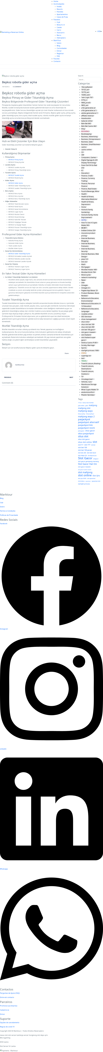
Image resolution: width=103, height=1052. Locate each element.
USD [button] (99, 31)
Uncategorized (87, 379)
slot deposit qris (92, 455)
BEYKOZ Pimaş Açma (15, 160)
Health (83, 194)
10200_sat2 (85, 95)
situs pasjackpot (86, 433)
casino (83, 147)
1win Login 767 (87, 97)
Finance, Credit (87, 176)
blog (83, 129)
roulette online (87, 314)
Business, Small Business (90, 144)
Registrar (60, 53)
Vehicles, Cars (86, 382)
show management (88, 319)
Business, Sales (87, 142)
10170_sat (85, 92)
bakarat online (86, 121)
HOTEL (83, 220)
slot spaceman (91, 478)
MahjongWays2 (90, 414)
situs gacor (90, 430)
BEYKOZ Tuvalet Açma (16, 175)
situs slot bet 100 (87, 324)
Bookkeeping (86, 134)
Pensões (60, 12)
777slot (80, 402)
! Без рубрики (86, 87)
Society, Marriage (87, 345)
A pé (58, 22)
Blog (58, 46)
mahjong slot (84, 408)
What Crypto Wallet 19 (89, 389)
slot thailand (86, 335)
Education (85, 173)
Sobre (59, 43)
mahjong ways (85, 411)
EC (82, 170)
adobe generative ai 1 (89, 113)
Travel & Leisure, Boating (90, 363)
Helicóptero (61, 38)
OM (82, 283)
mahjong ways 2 (86, 416)
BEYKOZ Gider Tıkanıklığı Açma (19, 254)
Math (83, 264)
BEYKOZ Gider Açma (15, 183)
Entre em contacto (7, 997)
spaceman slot (96, 481)
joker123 (84, 259)
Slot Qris (96, 475)
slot (95, 442)
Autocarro (60, 33)
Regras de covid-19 (7, 1027)
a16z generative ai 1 (88, 110)
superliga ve (86, 356)
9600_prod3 (85, 103)
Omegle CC (85, 288)
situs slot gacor (84, 439)
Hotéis (59, 6)
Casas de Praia (62, 17)
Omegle (84, 285)
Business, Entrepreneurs (90, 139)
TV (82, 376)
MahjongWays (81, 414)
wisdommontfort (87, 392)
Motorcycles (86, 275)
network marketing (88, 277)
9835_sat (84, 105)
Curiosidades (62, 48)
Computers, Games (88, 157)
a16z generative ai (88, 108)
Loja (1, 502)
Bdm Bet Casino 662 (88, 126)
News (83, 280)
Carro (59, 30)
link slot (84, 262)
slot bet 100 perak (85, 450)
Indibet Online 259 (88, 230)
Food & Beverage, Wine (90, 191)
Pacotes (57, 59)
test (82, 358)
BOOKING (85, 131)
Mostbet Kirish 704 (88, 272)
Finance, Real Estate (88, 189)
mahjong (93, 405)
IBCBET (84, 228)
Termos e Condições (7, 511)
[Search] (98, 80)
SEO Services (86, 316)
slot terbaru (81, 481)
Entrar (59, 51)
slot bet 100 (82, 447)
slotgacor (95, 459)
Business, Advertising (89, 136)
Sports (83, 348)
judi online (81, 405)
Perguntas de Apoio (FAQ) (10, 993)
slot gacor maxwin (88, 332)
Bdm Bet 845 (86, 123)
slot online (85, 475)
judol (86, 405)
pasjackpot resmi (86, 428)
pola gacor (81, 431)
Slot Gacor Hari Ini (87, 464)
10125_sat (85, 89)
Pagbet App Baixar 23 (89, 290)
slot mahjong (85, 472)
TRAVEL (84, 361)
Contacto (57, 61)
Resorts (60, 9)
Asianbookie (86, 118)
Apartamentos (62, 14)
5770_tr (84, 100)
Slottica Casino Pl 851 (89, 343)
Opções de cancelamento (9, 1022)
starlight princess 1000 (90, 350)
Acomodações (59, 4)
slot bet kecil (91, 453)
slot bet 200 (82, 453)
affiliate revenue (87, 116)
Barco (59, 35)
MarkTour (57, 40)
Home (56, 1)
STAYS (83, 353)
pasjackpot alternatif (88, 422)
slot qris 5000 (82, 478)
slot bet (93, 445)
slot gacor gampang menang (88, 461)
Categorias (84, 83)
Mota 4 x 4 (61, 25)
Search (80, 76)
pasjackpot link (85, 425)
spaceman (88, 481)
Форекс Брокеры (87, 395)
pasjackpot (84, 419)
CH (82, 152)
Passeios (57, 19)
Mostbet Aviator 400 (89, 269)
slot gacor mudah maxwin (84, 469)
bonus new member (88, 402)
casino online (86, 149)
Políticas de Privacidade (9, 515)
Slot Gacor (85, 458)
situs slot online (85, 442)
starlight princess (84, 484)
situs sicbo (85, 322)
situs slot (83, 436)
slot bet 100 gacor (88, 329)
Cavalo (59, 27)
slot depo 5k (82, 455)
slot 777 (87, 445)
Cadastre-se (4, 1010)
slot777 (80, 445)
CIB (82, 155)
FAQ (58, 56)
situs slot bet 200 (87, 327)
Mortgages (85, 267)
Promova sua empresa (8, 1006)
